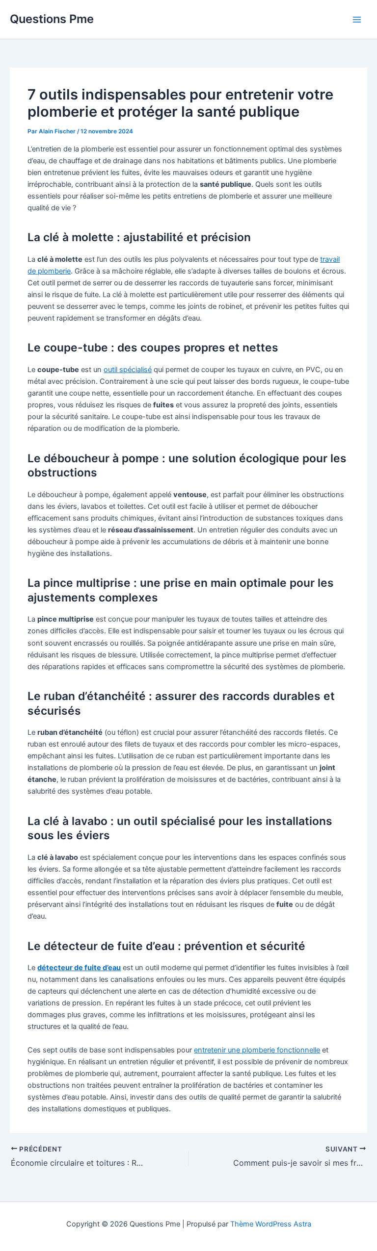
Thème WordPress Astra (270, 1224)
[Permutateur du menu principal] (357, 19)
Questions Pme (52, 19)
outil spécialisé (128, 369)
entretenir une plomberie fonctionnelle (257, 1050)
